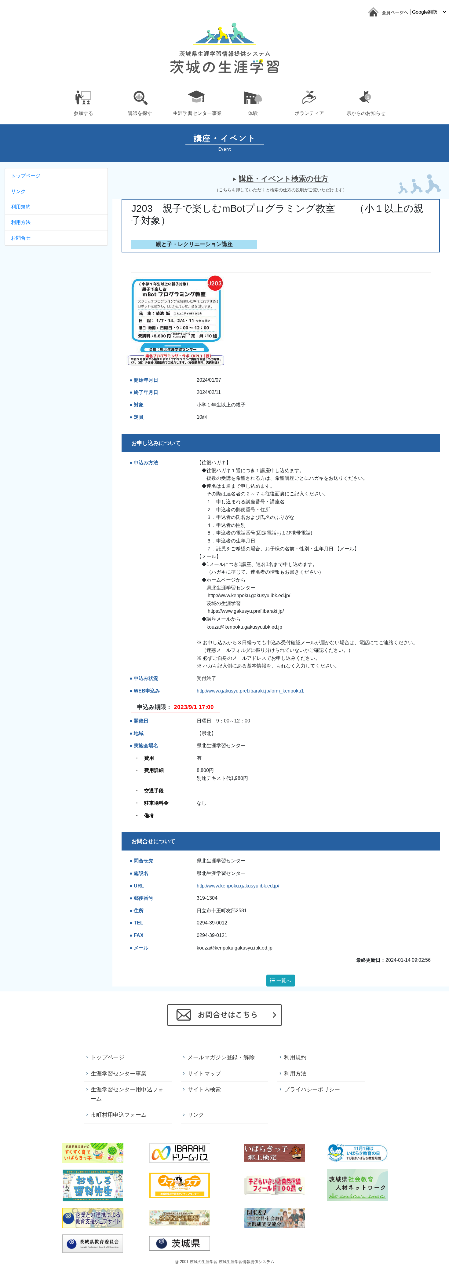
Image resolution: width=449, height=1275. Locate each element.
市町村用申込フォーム (119, 1115)
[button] (83, 101)
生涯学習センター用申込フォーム (127, 1094)
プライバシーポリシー (312, 1089)
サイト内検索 (204, 1089)
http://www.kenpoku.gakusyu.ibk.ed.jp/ (238, 885)
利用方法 (21, 222)
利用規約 (21, 206)
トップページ (25, 175)
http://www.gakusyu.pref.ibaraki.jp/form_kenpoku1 (250, 690)
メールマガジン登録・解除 (221, 1057)
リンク (18, 191)
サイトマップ (204, 1074)
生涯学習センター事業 (119, 1074)
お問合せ (21, 238)
